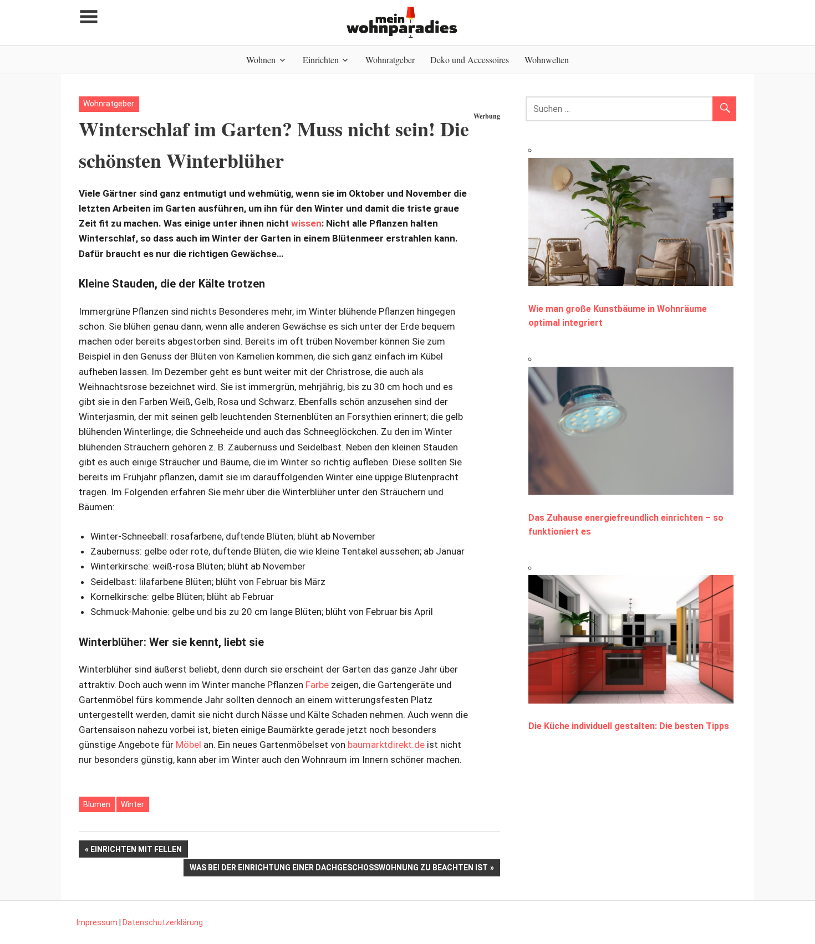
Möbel (188, 744)
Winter (132, 804)
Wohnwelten (546, 59)
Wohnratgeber (390, 59)
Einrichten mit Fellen (136, 851)
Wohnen (261, 59)
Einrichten (321, 59)
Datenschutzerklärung (163, 922)
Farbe (317, 684)
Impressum (97, 922)
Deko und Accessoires (469, 59)
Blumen (96, 804)
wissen (306, 223)
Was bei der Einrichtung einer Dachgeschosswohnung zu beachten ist (338, 869)
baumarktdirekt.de (386, 744)
